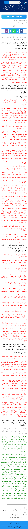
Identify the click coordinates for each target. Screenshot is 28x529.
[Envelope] (22, 6)
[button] (1, 2)
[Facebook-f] (10, 6)
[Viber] (19, 6)
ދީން (12, 21)
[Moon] (6, 6)
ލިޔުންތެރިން (11, 523)
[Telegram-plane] (16, 6)
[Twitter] (13, 6)
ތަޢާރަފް (17, 523)
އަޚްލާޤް (15, 21)
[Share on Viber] (6, 31)
